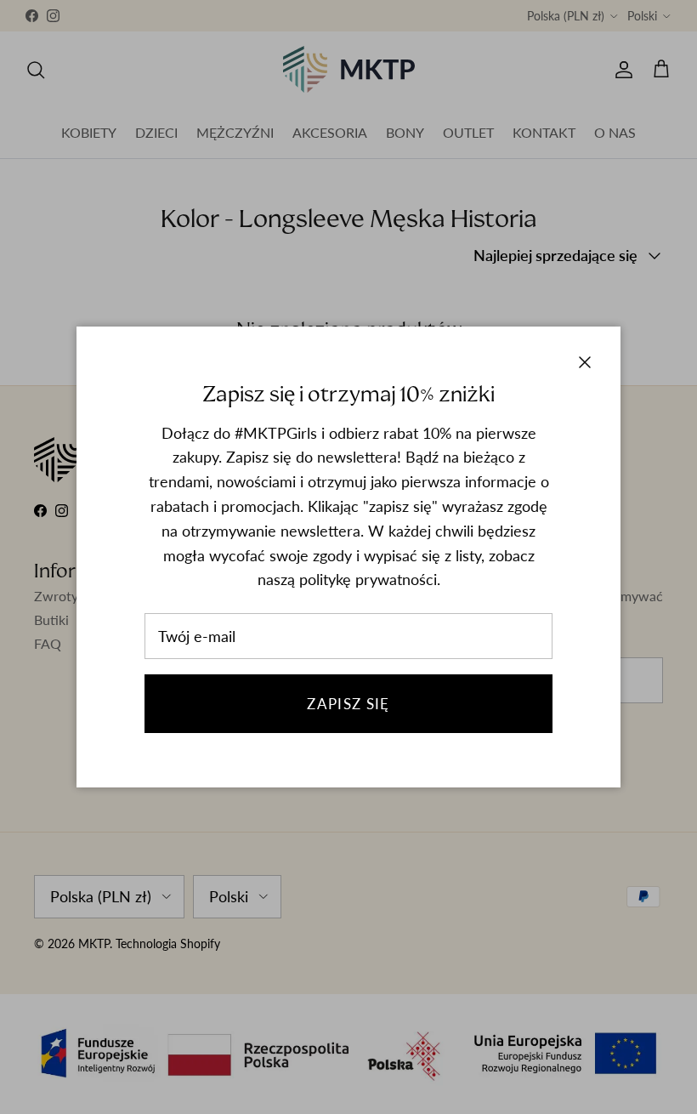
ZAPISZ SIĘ (348, 704)
